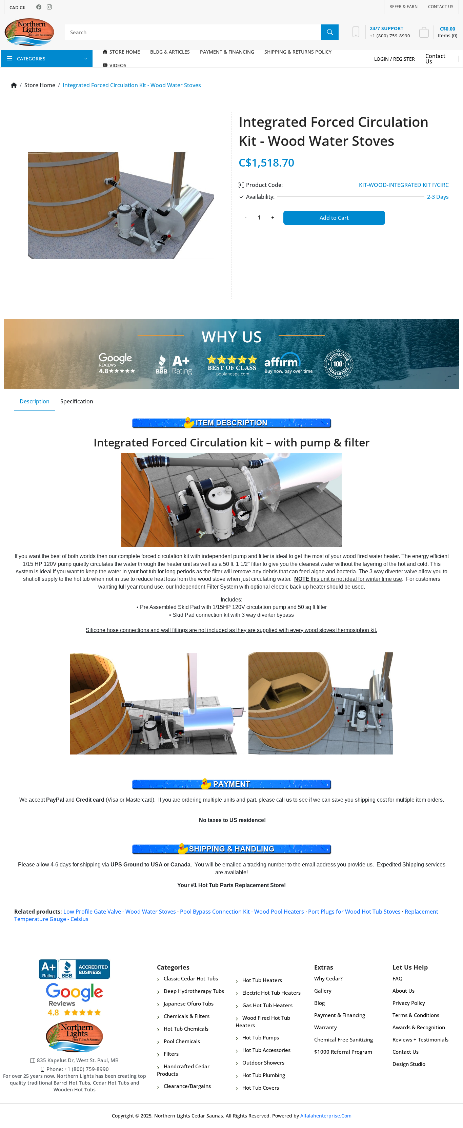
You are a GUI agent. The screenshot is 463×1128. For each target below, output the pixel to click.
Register (404, 59)
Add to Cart (334, 218)
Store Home (39, 85)
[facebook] (39, 7)
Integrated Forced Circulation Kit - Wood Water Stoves (132, 85)
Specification (76, 401)
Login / (383, 59)
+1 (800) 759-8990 (390, 36)
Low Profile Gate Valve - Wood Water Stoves (119, 911)
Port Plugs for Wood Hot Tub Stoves (354, 911)
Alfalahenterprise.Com (325, 1115)
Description (34, 401)
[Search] (330, 32)
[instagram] (49, 7)
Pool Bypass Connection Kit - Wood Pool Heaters (242, 911)
